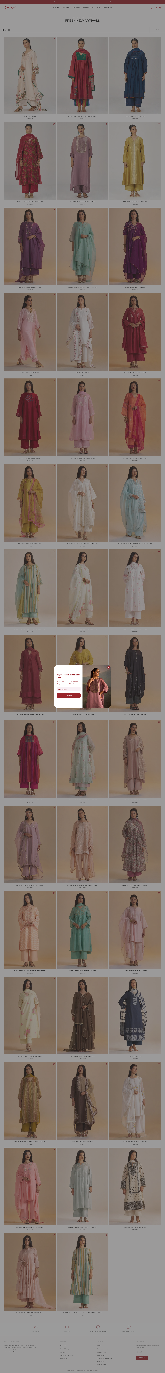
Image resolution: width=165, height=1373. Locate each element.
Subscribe (69, 695)
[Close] (109, 667)
